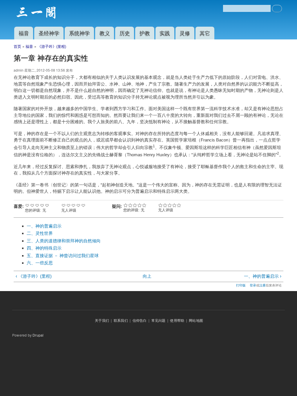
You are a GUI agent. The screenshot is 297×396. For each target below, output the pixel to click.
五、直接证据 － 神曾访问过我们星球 (63, 255)
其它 (205, 33)
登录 (253, 285)
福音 (24, 33)
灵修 (185, 33)
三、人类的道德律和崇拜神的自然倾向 (64, 240)
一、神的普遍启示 (44, 226)
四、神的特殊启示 (44, 248)
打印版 (241, 285)
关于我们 (102, 320)
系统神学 (79, 33)
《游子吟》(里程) (51, 46)
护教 (145, 33)
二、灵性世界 (40, 233)
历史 (124, 33)
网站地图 (196, 320)
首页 (17, 46)
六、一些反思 (40, 262)
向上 (147, 276)
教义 (104, 33)
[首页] (36, 13)
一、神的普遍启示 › (262, 276)
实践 (165, 33)
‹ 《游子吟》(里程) (34, 276)
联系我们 (121, 320)
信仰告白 (140, 320)
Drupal (38, 335)
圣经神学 (49, 33)
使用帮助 (177, 320)
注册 (262, 285)
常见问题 (158, 320)
